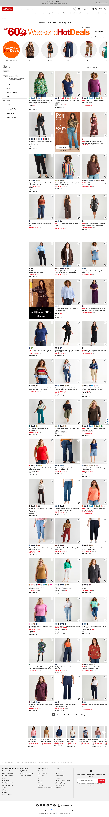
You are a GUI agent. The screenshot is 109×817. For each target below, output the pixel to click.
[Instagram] (41, 805)
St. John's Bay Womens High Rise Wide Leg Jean (41, 224)
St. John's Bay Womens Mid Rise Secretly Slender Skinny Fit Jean (40, 548)
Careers (58, 773)
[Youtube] (51, 805)
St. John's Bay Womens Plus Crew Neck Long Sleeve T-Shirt (93, 101)
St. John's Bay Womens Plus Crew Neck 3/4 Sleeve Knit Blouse (41, 627)
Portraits (40, 780)
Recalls (4, 787)
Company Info (60, 775)
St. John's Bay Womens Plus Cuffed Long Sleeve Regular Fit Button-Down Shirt (40, 101)
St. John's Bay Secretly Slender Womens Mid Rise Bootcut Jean (66, 468)
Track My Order (6, 771)
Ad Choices (52, 813)
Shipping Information (8, 783)
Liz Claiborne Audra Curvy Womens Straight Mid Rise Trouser (39, 271)
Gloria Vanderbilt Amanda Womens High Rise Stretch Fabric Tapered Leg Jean (67, 509)
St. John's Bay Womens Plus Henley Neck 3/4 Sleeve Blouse (67, 309)
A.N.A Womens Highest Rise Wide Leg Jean (67, 224)
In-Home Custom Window (45, 787)
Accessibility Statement (73, 810)
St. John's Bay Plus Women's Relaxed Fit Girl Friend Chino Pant (40, 183)
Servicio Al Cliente (7, 795)
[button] (67, 131)
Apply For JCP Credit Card (27, 773)
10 (104, 98)
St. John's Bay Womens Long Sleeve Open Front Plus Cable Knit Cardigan (67, 271)
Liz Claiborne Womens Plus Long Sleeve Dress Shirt (40, 705)
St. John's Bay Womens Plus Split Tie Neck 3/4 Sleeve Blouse (67, 183)
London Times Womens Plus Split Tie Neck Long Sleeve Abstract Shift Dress (41, 667)
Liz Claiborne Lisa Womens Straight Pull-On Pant (40, 142)
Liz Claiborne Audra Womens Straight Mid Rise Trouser (67, 548)
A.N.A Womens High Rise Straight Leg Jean (94, 705)
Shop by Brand (60, 785)
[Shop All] (67, 131)
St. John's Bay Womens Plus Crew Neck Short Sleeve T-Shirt (40, 468)
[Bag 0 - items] (105, 9)
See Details (91, 785)
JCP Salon (40, 778)
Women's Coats (23, 762)
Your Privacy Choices (45, 810)
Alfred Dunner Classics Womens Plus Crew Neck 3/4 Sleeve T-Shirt (94, 667)
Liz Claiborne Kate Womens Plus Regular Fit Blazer (93, 587)
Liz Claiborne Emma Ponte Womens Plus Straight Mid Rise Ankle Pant (67, 351)
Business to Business (62, 771)
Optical (40, 783)
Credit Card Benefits (25, 775)
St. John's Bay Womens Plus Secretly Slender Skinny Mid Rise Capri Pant (92, 388)
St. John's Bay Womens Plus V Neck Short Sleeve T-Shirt (67, 101)
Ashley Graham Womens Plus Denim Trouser (65, 667)
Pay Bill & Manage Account (27, 771)
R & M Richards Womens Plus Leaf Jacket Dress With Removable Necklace (93, 224)
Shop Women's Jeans (57, 762)
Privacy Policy (34, 810)
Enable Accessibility (102, 3)
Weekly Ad (41, 775)
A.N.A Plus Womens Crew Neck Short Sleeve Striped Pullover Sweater (41, 388)
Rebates (4, 792)
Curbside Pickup (42, 773)
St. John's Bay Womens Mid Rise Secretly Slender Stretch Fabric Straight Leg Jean (67, 388)
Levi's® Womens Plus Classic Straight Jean (67, 626)
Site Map (58, 787)
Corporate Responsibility (63, 780)
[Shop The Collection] (41, 299)
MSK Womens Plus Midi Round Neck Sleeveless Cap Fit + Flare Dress (94, 351)
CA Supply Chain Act (59, 810)
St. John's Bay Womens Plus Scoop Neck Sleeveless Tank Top (40, 587)
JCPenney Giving (60, 783)
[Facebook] (44, 805)
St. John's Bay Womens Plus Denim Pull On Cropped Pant (94, 627)
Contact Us (5, 778)
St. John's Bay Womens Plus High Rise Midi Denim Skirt (94, 271)
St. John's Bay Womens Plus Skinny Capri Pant (67, 429)
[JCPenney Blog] (54, 805)
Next (81, 715)
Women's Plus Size (67, 762)
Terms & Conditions (43, 813)
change (22, 78)
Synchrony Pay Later (8, 785)
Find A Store (41, 771)
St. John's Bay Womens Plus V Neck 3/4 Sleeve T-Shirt (93, 429)
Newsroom (59, 778)
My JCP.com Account (8, 773)
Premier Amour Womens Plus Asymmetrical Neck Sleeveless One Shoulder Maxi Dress (92, 142)
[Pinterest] (48, 805)
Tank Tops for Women (33, 762)
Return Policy (6, 780)
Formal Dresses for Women (45, 762)
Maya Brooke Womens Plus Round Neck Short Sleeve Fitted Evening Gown (93, 309)
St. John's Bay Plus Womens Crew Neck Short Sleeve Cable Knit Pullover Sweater (40, 351)
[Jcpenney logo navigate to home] (7, 9)
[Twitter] (37, 805)
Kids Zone (40, 785)
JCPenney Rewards (7, 775)
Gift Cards (5, 790)
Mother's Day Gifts (14, 762)
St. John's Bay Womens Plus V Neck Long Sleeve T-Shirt (93, 509)
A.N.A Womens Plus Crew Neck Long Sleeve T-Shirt (94, 183)
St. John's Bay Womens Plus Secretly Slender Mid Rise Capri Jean (65, 587)
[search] (74, 9)
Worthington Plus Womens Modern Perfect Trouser (39, 429)
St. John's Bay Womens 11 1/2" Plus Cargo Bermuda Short (94, 468)
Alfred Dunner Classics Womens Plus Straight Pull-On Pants (92, 548)
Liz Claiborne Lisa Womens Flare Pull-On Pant (40, 509)
